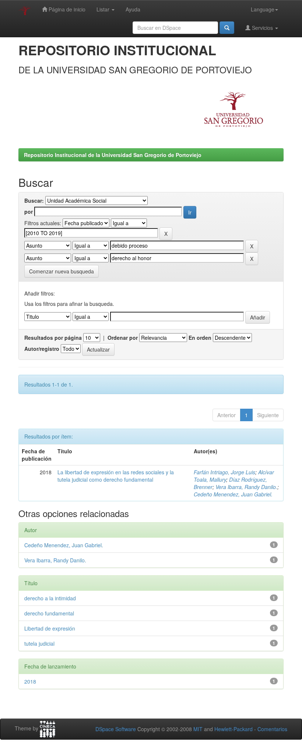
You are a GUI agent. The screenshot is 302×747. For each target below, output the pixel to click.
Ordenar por (123, 337)
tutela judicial (39, 643)
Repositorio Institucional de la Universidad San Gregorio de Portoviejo (112, 154)
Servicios (262, 27)
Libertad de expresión (49, 628)
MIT (198, 729)
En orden (200, 337)
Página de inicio (66, 9)
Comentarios (272, 729)
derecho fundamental (49, 613)
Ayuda (133, 9)
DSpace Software (115, 729)
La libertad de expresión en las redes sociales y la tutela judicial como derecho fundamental (115, 475)
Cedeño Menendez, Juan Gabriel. (233, 494)
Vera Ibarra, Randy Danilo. (246, 487)
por (28, 211)
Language (262, 9)
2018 (30, 681)
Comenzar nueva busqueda (61, 271)
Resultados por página (53, 337)
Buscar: (34, 200)
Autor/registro (41, 348)
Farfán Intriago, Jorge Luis (224, 472)
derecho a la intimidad (50, 598)
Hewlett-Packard (233, 729)
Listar (103, 9)
